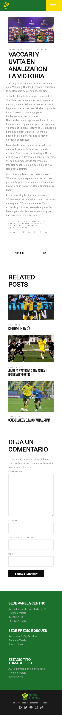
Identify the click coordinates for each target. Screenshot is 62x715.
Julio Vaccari (27, 225)
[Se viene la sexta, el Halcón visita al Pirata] (31, 396)
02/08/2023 (42, 50)
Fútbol (29, 50)
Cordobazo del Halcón (19, 328)
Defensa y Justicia (20, 224)
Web (10, 554)
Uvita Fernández (18, 227)
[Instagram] (36, 707)
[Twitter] (25, 707)
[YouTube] (31, 707)
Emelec (12, 225)
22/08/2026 (15, 416)
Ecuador (39, 224)
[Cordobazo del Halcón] (31, 307)
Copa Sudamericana (34, 222)
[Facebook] (20, 707)
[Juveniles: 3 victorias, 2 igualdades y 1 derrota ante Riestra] (31, 348)
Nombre (14, 520)
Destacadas (16, 50)
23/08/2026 (15, 325)
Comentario (16, 472)
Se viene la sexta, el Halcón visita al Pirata (29, 420)
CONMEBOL (14, 222)
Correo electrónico (22, 537)
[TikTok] (42, 707)
